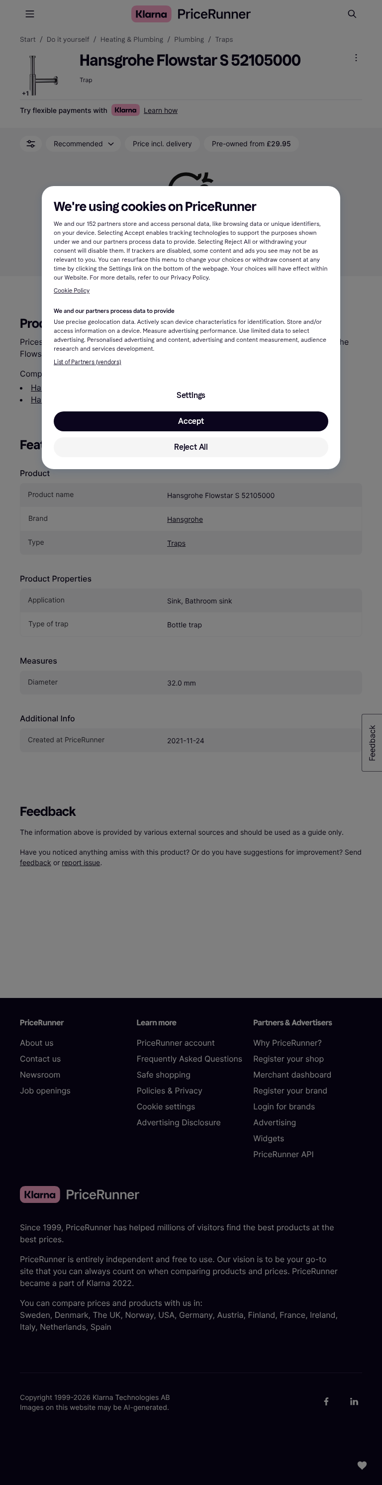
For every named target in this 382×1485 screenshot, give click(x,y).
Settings (191, 395)
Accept (191, 421)
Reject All (191, 447)
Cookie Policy (72, 291)
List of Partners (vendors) (87, 362)
